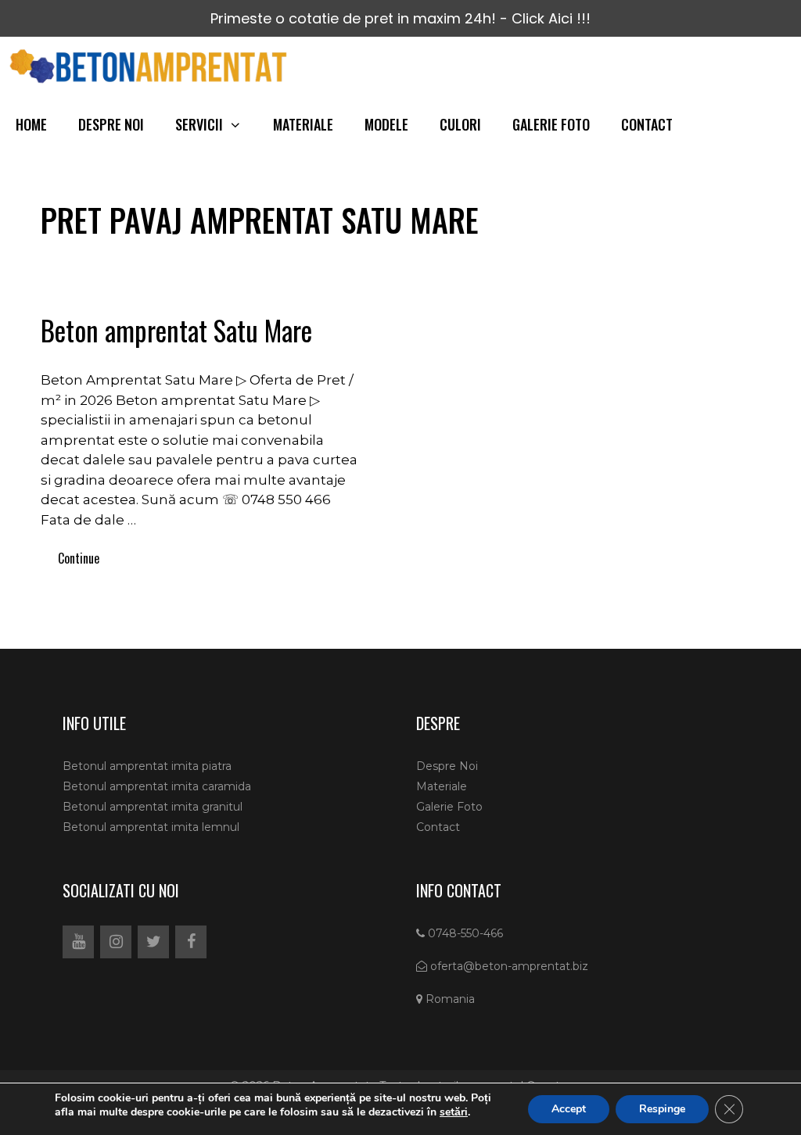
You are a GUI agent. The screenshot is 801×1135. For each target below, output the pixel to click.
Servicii (199, 124)
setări (454, 1112)
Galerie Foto (551, 124)
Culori (460, 124)
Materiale (303, 124)
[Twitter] (153, 942)
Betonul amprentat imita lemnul (151, 827)
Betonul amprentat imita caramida (157, 786)
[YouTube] (78, 942)
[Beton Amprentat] (152, 66)
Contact (647, 124)
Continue (78, 558)
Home (31, 124)
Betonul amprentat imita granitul (152, 807)
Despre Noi (111, 124)
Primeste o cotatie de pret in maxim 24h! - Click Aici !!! (400, 18)
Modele (386, 124)
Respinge (662, 1108)
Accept (568, 1108)
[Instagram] (115, 942)
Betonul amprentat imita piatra (147, 766)
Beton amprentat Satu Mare (176, 330)
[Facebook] (191, 942)
